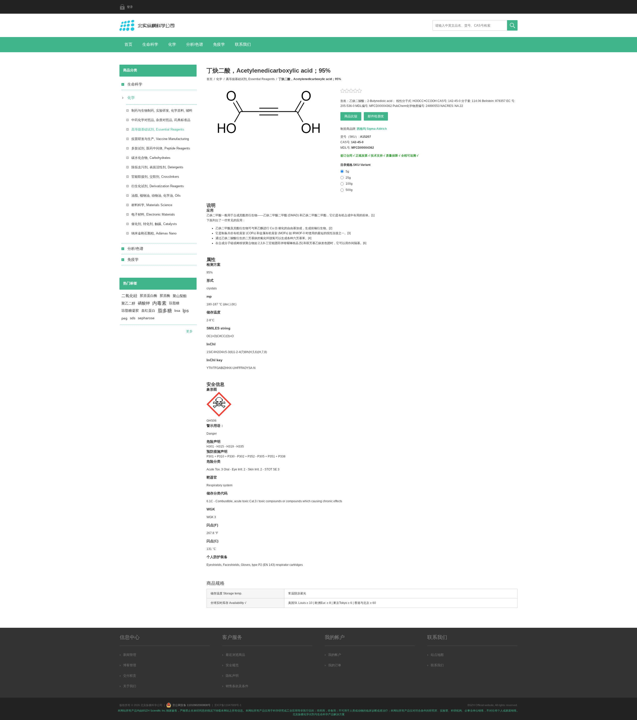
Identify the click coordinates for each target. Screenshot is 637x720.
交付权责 (129, 675)
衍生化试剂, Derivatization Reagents (157, 186)
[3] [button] (349, 233)
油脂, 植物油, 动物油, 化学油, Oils (156, 195)
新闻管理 (129, 655)
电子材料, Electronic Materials (153, 214)
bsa (177, 311)
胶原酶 (165, 296)
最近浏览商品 (235, 655)
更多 (189, 331)
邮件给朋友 (376, 116)
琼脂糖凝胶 (130, 311)
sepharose (146, 318)
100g (349, 183)
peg (124, 318)
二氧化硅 (129, 296)
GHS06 (211, 420)
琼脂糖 (174, 303)
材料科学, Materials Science (151, 205)
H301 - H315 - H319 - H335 (225, 446)
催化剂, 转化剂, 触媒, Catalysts (154, 224)
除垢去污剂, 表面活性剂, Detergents (157, 167)
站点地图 (437, 655)
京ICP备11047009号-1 (227, 705)
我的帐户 (334, 655)
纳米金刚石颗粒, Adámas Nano (153, 233)
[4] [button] (309, 238)
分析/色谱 (194, 44)
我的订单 (334, 665)
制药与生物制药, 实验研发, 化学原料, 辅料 (161, 110)
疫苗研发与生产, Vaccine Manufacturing (160, 139)
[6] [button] (364, 243)
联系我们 (243, 44)
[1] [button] (372, 215)
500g (349, 190)
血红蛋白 (148, 311)
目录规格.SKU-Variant (355, 165)
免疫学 (219, 44)
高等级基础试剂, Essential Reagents (157, 129)
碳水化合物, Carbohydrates (150, 158)
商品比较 (350, 116)
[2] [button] (330, 228)
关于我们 (129, 686)
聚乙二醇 (128, 303)
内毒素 (159, 303)
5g (347, 171)
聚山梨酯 (180, 296)
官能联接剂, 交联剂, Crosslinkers (155, 177)
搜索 (512, 25)
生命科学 (150, 44)
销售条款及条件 (237, 686)
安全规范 (232, 665)
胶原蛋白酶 (148, 296)
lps (186, 310)
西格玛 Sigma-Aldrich (372, 129)
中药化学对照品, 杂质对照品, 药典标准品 (160, 120)
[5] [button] (301, 243)
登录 (130, 7)
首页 (128, 44)
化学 (172, 44)
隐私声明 (232, 675)
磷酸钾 (144, 303)
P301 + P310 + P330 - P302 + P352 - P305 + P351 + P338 (246, 456)
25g (348, 178)
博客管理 (129, 665)
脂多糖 (165, 310)
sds (132, 318)
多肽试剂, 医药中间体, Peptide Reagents (160, 148)
